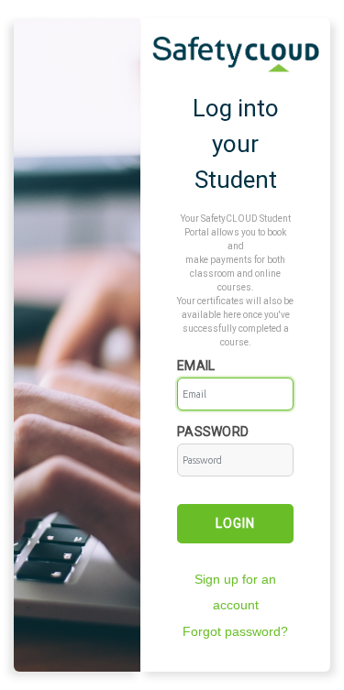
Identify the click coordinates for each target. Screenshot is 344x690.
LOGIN (235, 523)
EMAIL (196, 365)
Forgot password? (235, 631)
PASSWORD (213, 431)
